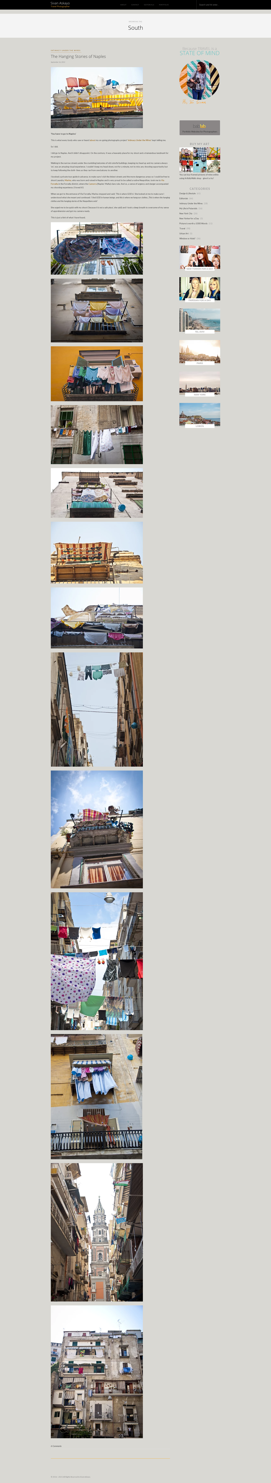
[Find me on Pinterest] (203, 113)
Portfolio (164, 5)
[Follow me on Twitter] (199, 113)
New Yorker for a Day (189, 218)
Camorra (93, 184)
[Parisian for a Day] (199, 301)
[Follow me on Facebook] (197, 113)
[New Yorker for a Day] (199, 270)
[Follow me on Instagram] (201, 113)
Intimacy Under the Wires (65, 50)
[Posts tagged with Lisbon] (199, 427)
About (123, 5)
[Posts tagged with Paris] (199, 364)
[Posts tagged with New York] (199, 395)
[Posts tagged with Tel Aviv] (199, 333)
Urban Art (184, 233)
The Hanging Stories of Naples (78, 56)
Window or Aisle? (187, 238)
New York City (185, 213)
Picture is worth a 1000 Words (193, 223)
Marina (68, 180)
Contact (135, 5)
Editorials (149, 5)
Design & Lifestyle (187, 193)
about (92, 140)
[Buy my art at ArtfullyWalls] (199, 171)
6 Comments (56, 1446)
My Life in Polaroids (188, 208)
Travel (182, 228)
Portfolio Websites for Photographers (200, 131)
